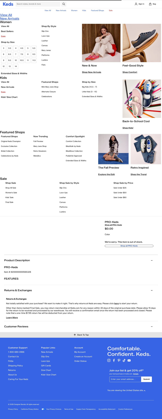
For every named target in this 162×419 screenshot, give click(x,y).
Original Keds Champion (11, 141)
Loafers (45, 60)
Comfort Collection (73, 141)
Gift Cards (46, 365)
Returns (12, 370)
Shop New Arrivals (91, 72)
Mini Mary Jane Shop (50, 87)
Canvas (45, 45)
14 (16, 66)
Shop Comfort (130, 72)
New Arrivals (61, 10)
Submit (146, 379)
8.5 (34, 54)
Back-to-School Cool (136, 121)
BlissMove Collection (74, 151)
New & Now (89, 65)
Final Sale (9, 202)
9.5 (9, 60)
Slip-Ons (45, 31)
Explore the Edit (106, 174)
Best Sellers (7, 31)
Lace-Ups (45, 36)
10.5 (22, 60)
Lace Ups (45, 361)
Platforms (45, 55)
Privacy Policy (13, 409)
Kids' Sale (9, 197)
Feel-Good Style (133, 65)
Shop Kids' (128, 128)
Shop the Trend (139, 174)
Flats (43, 65)
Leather (45, 41)
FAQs (10, 361)
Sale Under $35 (120, 188)
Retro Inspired (140, 167)
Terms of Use (68, 409)
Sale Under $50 (120, 193)
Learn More (12, 317)
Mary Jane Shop (39, 146)
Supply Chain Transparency (86, 409)
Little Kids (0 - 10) (89, 92)
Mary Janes (46, 50)
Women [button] (74, 10)
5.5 (34, 48)
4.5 (21, 48)
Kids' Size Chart (9, 97)
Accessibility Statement (107, 409)
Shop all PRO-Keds (113, 225)
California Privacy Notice (29, 409)
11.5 (34, 60)
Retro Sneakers (39, 151)
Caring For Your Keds (18, 379)
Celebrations (47, 96)
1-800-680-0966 (16, 352)
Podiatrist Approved (74, 156)
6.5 (9, 54)
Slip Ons (45, 356)
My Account (80, 352)
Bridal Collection (7, 151)
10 (16, 60)
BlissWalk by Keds (73, 146)
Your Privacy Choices (53, 409)
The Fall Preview (108, 167)
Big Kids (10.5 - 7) (89, 87)
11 (28, 60)
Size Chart (46, 370)
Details (135, 374)
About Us (12, 374)
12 (4, 66)
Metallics (37, 156)
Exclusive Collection (9, 146)
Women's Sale (11, 193)
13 (10, 66)
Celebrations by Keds (9, 156)
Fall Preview (38, 141)
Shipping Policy (15, 365)
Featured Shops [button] (97, 10)
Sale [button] (111, 10)
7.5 (22, 54)
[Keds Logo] (8, 4)
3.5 (9, 48)
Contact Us (13, 356)
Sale (3, 36)
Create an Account (83, 356)
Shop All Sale (10, 188)
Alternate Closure (49, 92)
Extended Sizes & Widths (14, 73)
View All (48, 10)
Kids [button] (84, 10)
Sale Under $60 (120, 197)
